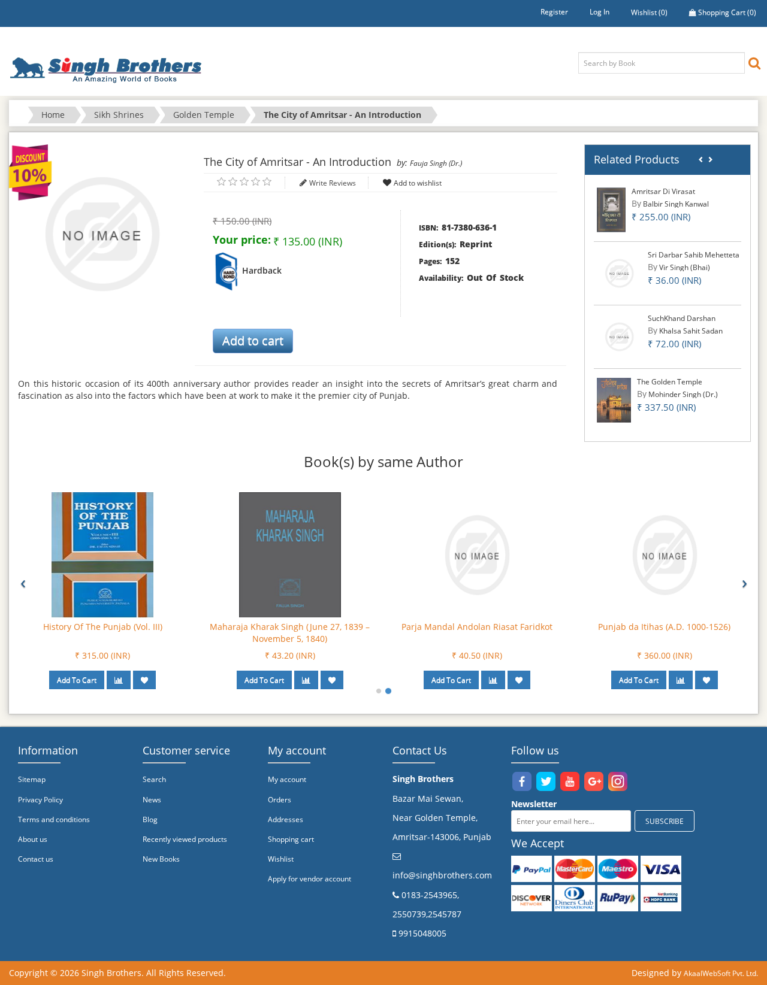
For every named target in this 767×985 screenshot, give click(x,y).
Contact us (35, 859)
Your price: (242, 239)
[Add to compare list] (119, 680)
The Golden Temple (669, 382)
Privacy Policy (40, 800)
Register (554, 12)
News (152, 800)
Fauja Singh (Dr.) (436, 163)
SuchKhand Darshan (681, 318)
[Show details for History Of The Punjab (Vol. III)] (102, 554)
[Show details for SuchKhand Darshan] (619, 336)
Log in (599, 12)
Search (154, 779)
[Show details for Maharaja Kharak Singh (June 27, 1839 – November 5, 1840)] (290, 554)
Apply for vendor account (309, 879)
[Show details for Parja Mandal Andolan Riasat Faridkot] (477, 554)
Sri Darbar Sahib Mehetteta (693, 255)
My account (287, 779)
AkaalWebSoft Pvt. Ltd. (721, 973)
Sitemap (32, 779)
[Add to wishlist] (144, 680)
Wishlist (281, 859)
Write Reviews (332, 183)
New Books (161, 859)
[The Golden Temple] (614, 400)
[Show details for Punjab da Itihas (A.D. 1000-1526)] (664, 554)
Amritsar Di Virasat (663, 191)
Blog (150, 819)
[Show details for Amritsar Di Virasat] (611, 209)
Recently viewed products (185, 839)
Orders (279, 800)
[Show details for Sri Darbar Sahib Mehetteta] (619, 273)
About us (32, 839)
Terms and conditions (54, 819)
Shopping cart (291, 839)
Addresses (285, 819)
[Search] (754, 62)
